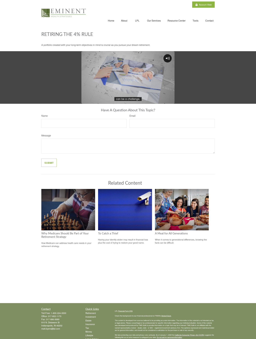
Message (46, 135)
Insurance (90, 324)
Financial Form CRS (125, 311)
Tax (87, 327)
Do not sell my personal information (169, 337)
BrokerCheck (166, 316)
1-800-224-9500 (58, 313)
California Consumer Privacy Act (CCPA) (189, 335)
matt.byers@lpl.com (50, 328)
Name (44, 115)
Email (132, 115)
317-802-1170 (54, 316)
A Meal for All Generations (171, 233)
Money (88, 331)
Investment (90, 316)
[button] (111, 20)
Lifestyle (89, 335)
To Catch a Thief (108, 233)
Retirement (90, 313)
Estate (88, 320)
